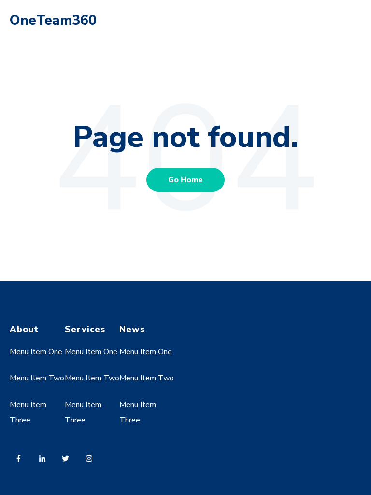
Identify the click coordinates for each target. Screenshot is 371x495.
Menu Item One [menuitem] (36, 352)
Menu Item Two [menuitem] (37, 378)
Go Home (185, 180)
